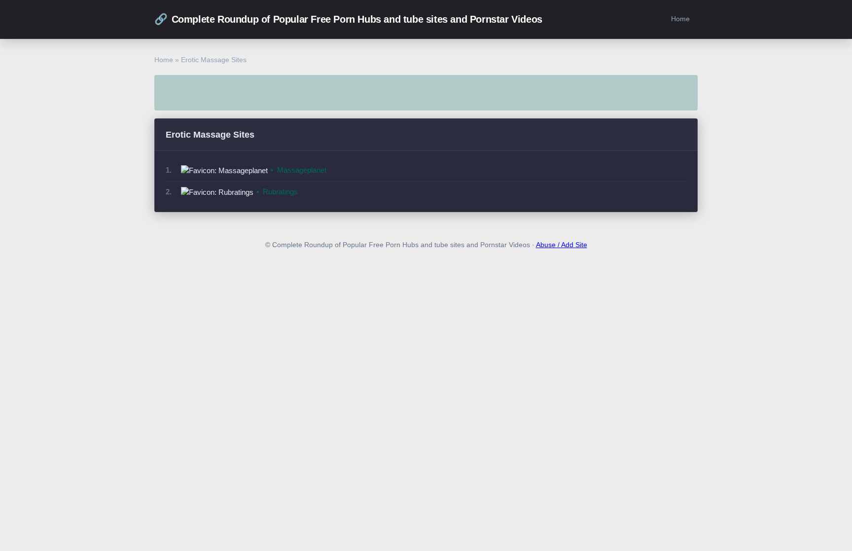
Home (680, 19)
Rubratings (280, 191)
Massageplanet (301, 170)
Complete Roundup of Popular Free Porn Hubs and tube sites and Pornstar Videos (348, 19)
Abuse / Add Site (561, 245)
